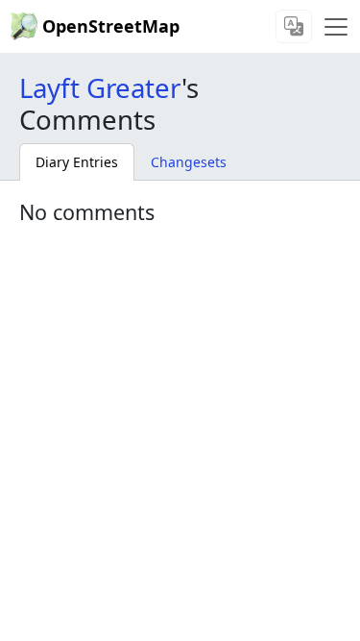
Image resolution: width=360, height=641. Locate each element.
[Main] (336, 26)
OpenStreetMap (111, 25)
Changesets (189, 162)
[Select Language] (294, 26)
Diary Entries (77, 162)
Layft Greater (100, 87)
